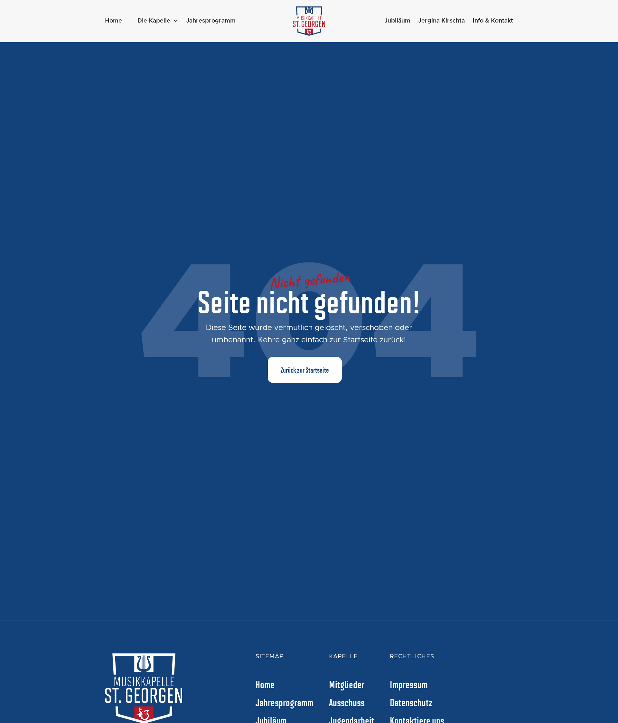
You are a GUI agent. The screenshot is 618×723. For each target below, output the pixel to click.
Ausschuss (347, 702)
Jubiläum (397, 21)
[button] (157, 21)
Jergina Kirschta (441, 21)
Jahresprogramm (211, 21)
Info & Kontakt (493, 21)
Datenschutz (411, 702)
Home (113, 21)
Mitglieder (346, 684)
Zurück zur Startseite (305, 370)
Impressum (409, 684)
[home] (309, 21)
